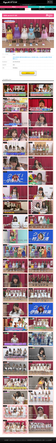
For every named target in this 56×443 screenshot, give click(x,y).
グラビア (21, 9)
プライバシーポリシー (21, 440)
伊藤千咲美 (21, 57)
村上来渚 (42, 57)
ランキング (9, 9)
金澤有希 (17, 57)
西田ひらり (15, 58)
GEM (14, 57)
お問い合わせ (12, 440)
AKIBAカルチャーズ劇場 (47, 9)
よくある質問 (49, 440)
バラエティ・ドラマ (28, 9)
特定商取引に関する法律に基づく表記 (36, 440)
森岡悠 (25, 57)
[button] (53, 20)
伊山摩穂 (46, 57)
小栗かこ (38, 57)
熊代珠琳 (33, 57)
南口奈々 (29, 57)
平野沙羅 (50, 57)
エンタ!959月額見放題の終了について (28, 4)
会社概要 (6, 440)
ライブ (34, 9)
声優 (40, 9)
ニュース (15, 9)
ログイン (28, 73)
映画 (52, 9)
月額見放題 (3, 9)
